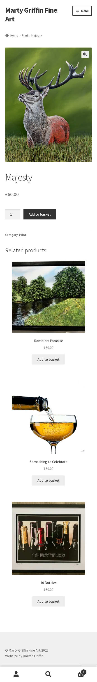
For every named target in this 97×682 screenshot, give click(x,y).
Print (25, 35)
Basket (75, 670)
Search (48, 674)
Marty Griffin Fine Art (31, 14)
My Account (16, 674)
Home (14, 35)
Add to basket (40, 214)
